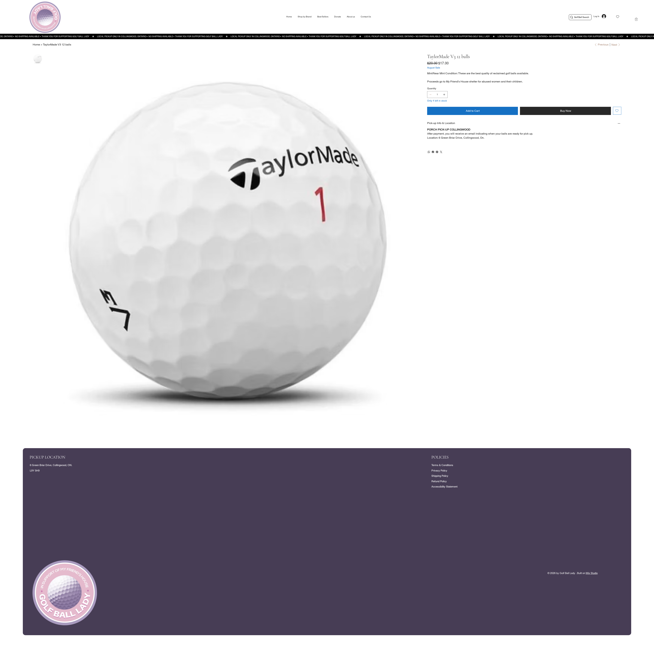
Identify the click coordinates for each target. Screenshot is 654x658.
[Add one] (444, 94)
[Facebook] (433, 152)
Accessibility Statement (444, 486)
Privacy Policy (439, 470)
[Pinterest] (437, 152)
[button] (636, 19)
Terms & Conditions (442, 465)
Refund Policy (439, 481)
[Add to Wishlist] (617, 111)
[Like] (618, 17)
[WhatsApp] (429, 152)
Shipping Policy (439, 475)
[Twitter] (441, 152)
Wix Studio (592, 573)
